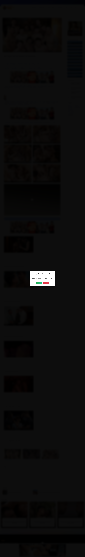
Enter (39, 282)
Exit (46, 282)
